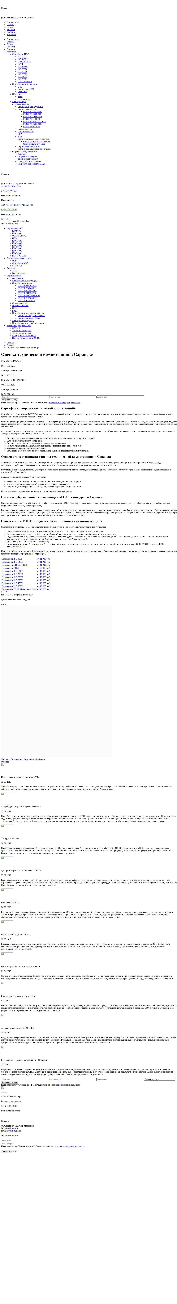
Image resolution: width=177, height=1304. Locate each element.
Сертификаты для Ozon (34, 144)
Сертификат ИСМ (10, 568)
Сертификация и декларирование (20, 102)
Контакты (11, 34)
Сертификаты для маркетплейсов (33, 139)
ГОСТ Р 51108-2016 (32, 119)
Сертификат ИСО (20, 54)
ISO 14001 (22, 59)
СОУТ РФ (22, 91)
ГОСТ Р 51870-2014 (32, 111)
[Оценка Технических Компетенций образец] (56, 757)
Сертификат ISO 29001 (12, 580)
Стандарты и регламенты (29, 161)
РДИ (20, 136)
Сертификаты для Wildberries (36, 141)
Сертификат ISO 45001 (12, 583)
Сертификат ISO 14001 (12, 562)
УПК (20, 96)
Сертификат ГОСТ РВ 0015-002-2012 (19, 589)
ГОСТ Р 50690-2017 (32, 124)
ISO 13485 (22, 66)
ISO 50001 (22, 79)
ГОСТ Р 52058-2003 (32, 116)
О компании (12, 22)
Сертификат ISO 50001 (12, 586)
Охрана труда (24, 99)
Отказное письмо (26, 131)
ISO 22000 (22, 71)
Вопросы (11, 32)
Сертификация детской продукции (34, 149)
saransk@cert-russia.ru (11, 186)
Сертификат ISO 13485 (12, 571)
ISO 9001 (22, 57)
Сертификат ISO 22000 (12, 577)
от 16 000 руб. (43, 571)
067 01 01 (8, 191)
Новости (11, 29)
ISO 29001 (22, 74)
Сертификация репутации (24, 84)
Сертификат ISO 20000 (12, 574)
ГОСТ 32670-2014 (31, 126)
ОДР (20, 86)
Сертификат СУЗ (26, 89)
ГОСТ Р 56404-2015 (32, 114)
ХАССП (22, 154)
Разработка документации (24, 151)
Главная (10, 342)
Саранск (11, 345)
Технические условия (28, 159)
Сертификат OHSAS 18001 (14, 565)
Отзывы (10, 24)
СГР (20, 134)
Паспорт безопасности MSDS (32, 164)
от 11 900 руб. (43, 559)
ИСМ (20, 64)
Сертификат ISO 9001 (12, 559)
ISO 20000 (22, 69)
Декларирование (25, 129)
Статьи (10, 27)
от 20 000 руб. (43, 568)
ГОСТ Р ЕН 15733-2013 (34, 121)
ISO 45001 (22, 76)
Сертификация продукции (30, 106)
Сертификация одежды (29, 146)
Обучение (16, 94)
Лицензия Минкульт (27, 156)
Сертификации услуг (28, 109)
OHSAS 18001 (24, 61)
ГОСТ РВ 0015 (25, 81)
